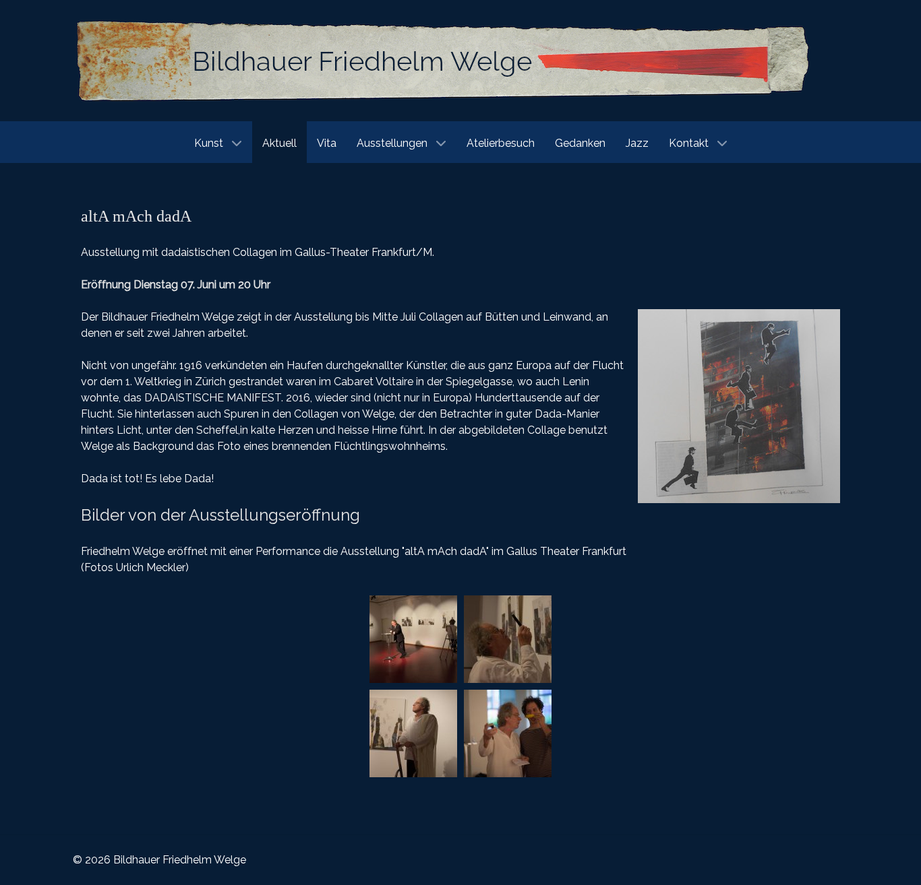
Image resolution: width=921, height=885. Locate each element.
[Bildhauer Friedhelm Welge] (443, 59)
